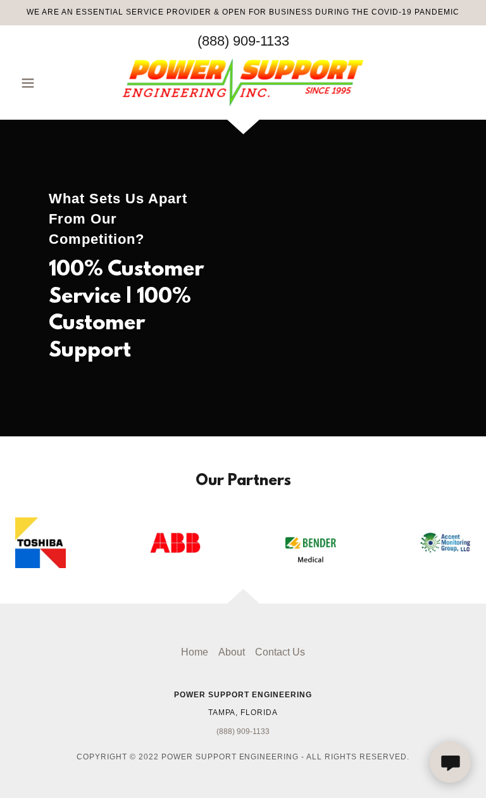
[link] (243, 81)
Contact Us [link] (280, 652)
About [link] (231, 652)
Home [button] (194, 652)
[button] (49, 83)
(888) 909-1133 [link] (243, 41)
